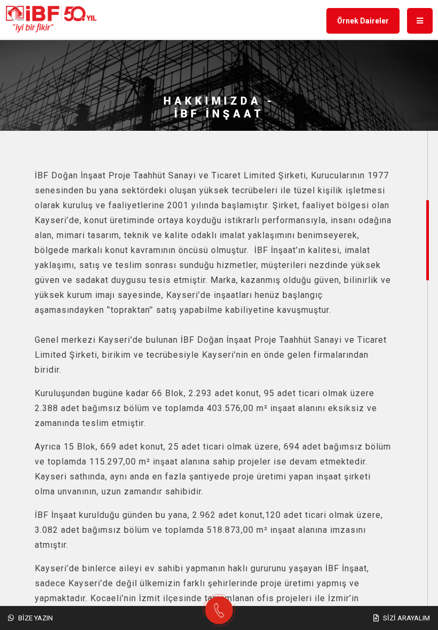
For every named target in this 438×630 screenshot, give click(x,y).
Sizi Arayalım (405, 618)
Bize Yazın (35, 618)
